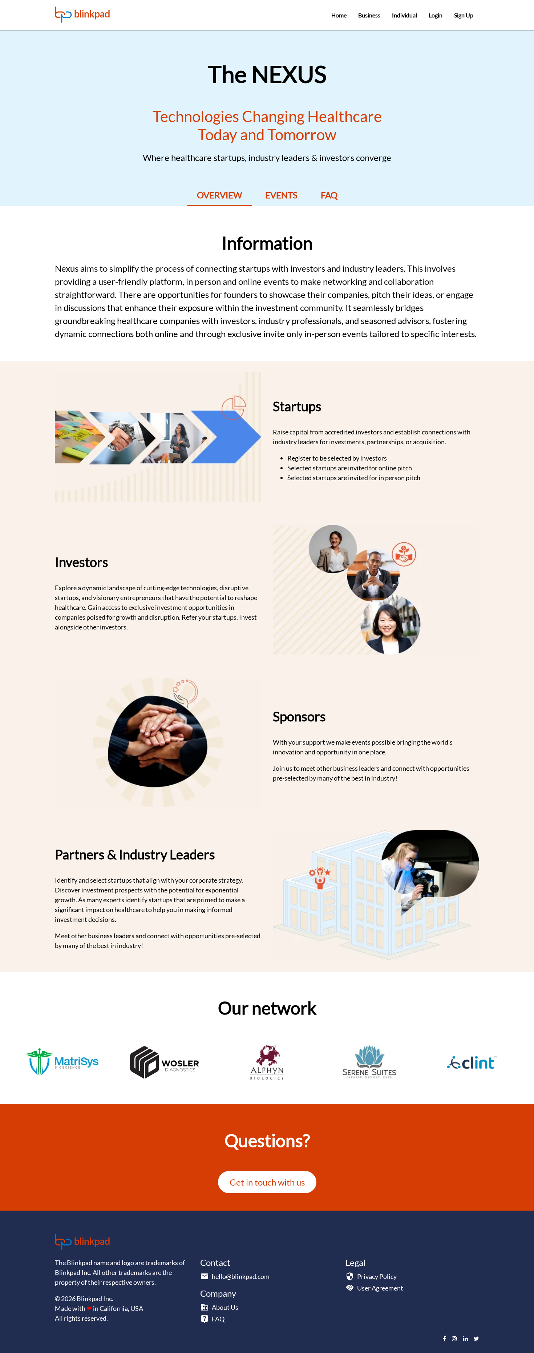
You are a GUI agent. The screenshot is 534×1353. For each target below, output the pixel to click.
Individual (404, 15)
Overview (219, 195)
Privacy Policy (377, 1276)
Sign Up (463, 15)
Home (339, 15)
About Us (225, 1307)
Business (369, 15)
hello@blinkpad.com (241, 1276)
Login (435, 15)
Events (281, 195)
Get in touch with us (267, 1182)
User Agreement (380, 1288)
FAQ (329, 195)
